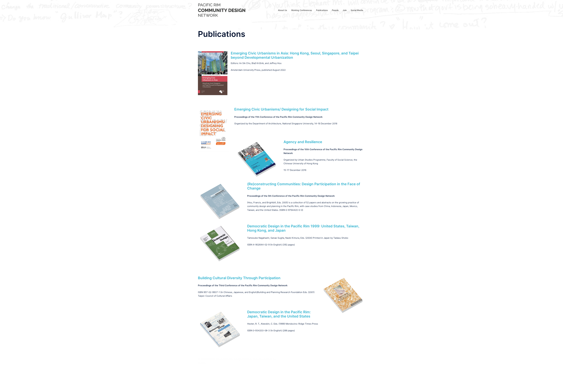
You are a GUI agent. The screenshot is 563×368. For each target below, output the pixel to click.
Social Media (357, 10)
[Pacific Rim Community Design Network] (222, 10)
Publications (322, 10)
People (335, 10)
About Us (282, 10)
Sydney (202, 363)
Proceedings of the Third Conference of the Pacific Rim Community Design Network (243, 285)
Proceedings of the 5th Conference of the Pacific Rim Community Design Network (291, 195)
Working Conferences (301, 10)
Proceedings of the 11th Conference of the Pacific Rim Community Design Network (278, 117)
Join (345, 10)
